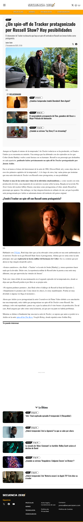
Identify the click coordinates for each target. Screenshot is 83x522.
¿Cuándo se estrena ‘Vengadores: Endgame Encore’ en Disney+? (49, 461)
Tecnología (30, 510)
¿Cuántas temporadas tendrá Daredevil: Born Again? (49, 101)
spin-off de (24, 317)
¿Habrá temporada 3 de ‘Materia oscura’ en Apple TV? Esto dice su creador (51, 477)
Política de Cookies (66, 509)
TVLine (17, 252)
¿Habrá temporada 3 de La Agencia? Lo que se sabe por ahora (49, 431)
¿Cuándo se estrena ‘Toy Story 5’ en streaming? (48, 131)
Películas (32, 113)
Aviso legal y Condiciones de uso (48, 504)
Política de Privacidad (45, 510)
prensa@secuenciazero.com (69, 505)
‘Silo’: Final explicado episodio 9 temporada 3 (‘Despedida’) (48, 416)
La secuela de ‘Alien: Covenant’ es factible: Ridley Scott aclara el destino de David (50, 446)
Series (8, 20)
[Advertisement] (41, 347)
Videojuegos (31, 514)
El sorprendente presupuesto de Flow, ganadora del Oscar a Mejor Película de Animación (52, 117)
